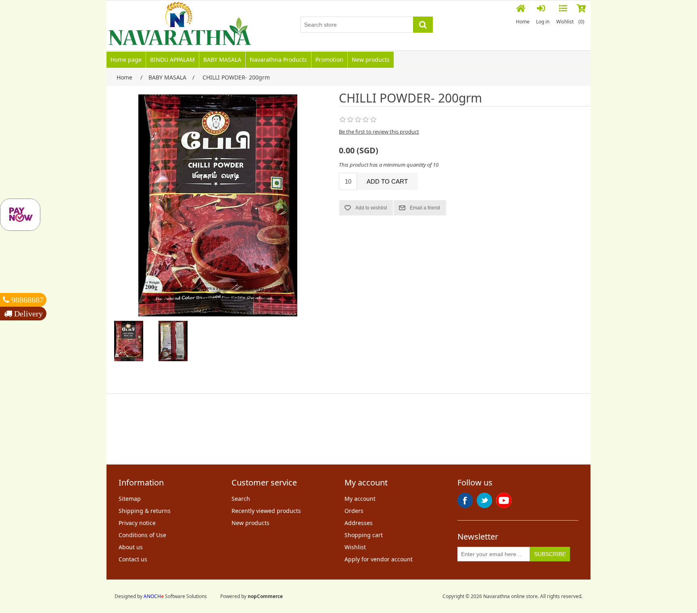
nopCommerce (265, 596)
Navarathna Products (278, 59)
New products (371, 59)
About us (131, 547)
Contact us (133, 559)
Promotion (329, 59)
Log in (542, 21)
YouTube (503, 500)
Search (241, 498)
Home (523, 21)
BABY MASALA (222, 59)
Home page (126, 59)
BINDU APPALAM (172, 59)
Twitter (484, 500)
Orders (353, 511)
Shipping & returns (145, 511)
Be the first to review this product (379, 131)
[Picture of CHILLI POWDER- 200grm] (129, 341)
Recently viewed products (266, 511)
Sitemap (130, 498)
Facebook (465, 500)
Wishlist (355, 547)
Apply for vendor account (378, 559)
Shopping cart (363, 535)
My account (360, 498)
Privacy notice (137, 523)
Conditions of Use (142, 535)
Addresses (358, 523)
